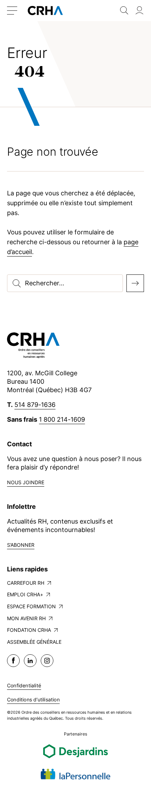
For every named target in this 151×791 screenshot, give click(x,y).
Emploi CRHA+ (25, 594)
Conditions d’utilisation (33, 699)
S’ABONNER (20, 545)
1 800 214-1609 (62, 419)
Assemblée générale (34, 642)
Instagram (47, 660)
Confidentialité (24, 685)
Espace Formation (31, 606)
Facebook (13, 660)
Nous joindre (25, 482)
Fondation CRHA (29, 630)
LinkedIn (30, 660)
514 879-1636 (34, 404)
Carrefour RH (25, 583)
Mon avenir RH (26, 618)
